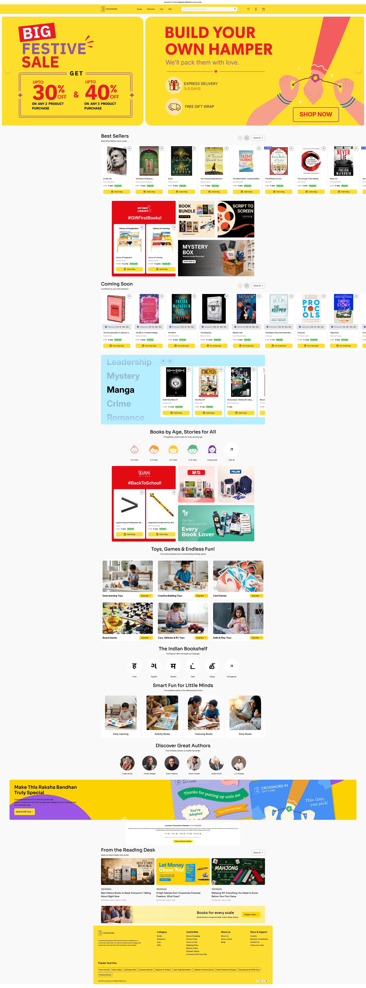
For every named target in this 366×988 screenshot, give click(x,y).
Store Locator (226, 939)
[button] (248, 9)
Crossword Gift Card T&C (196, 954)
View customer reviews (183, 841)
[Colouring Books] (204, 713)
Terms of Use (191, 942)
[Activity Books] (162, 713)
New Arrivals (104, 970)
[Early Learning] (121, 713)
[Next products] (247, 138)
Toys (161, 9)
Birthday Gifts (130, 970)
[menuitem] (139, 9)
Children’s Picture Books (204, 970)
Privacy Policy (191, 939)
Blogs (223, 942)
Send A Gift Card (23, 812)
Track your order (257, 945)
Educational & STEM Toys (249, 970)
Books (139, 9)
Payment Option (192, 951)
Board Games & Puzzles (226, 970)
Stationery (151, 9)
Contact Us (254, 942)
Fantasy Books (105, 975)
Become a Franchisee (259, 939)
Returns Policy (192, 948)
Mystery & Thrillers (163, 970)
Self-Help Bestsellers (182, 970)
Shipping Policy (192, 945)
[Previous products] (240, 138)
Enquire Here (250, 914)
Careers (253, 936)
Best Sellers (117, 970)
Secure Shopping (193, 936)
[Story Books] (245, 713)
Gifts (170, 9)
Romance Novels (146, 970)
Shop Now (145, 596)
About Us (225, 936)
